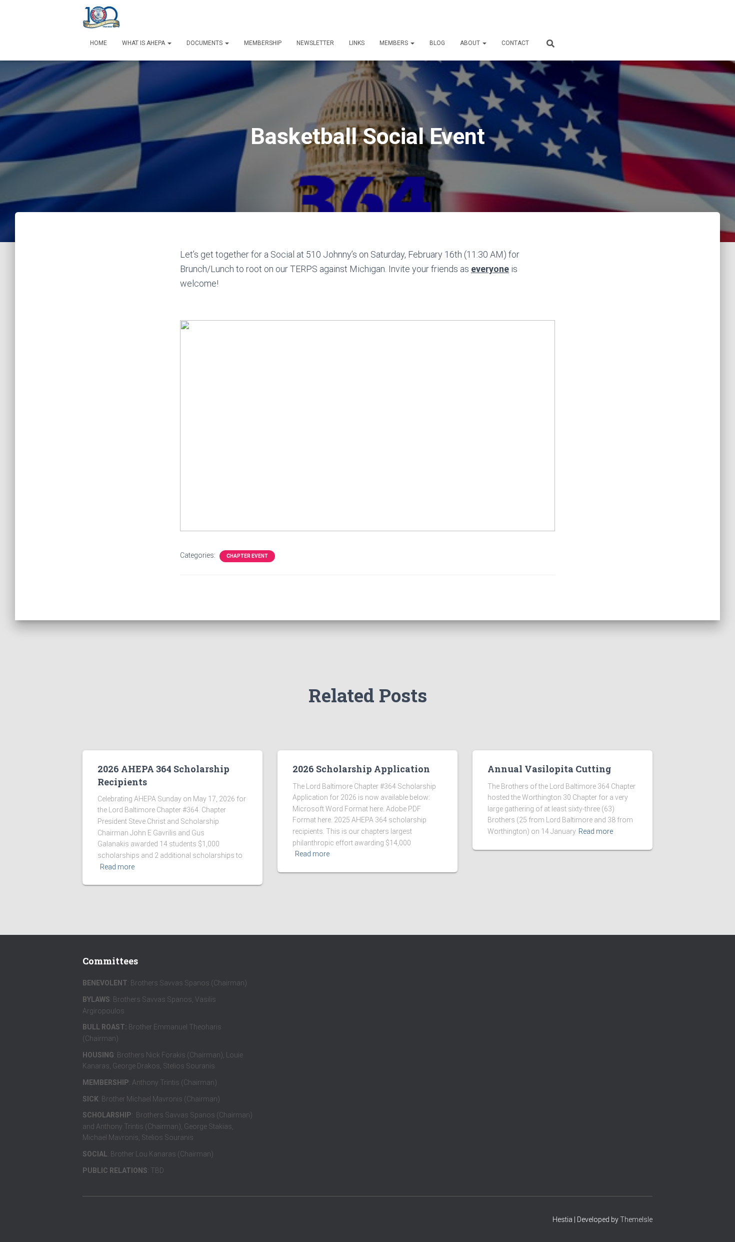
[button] (169, 43)
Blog (437, 43)
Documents (205, 43)
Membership (263, 43)
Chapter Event (247, 556)
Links (356, 43)
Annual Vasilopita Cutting (549, 769)
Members (395, 43)
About (471, 43)
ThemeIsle (636, 1219)
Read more (117, 867)
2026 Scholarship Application (361, 769)
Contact (515, 43)
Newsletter (315, 43)
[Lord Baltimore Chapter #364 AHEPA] (101, 17)
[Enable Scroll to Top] (715, 1221)
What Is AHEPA (144, 43)
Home (98, 43)
